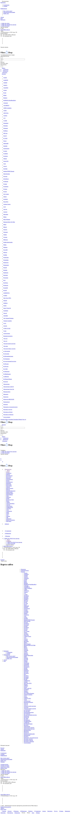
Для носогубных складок (30, 708)
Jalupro (25, 632)
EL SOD (26, 603)
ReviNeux (26, 675)
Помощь (3, 761)
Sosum (25, 687)
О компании (6, 5)
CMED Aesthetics (28, 588)
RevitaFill (26, 678)
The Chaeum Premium (29, 693)
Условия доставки (5, 765)
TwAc (25, 696)
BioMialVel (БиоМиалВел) (30, 584)
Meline (25, 642)
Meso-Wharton (27, 644)
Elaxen (25, 604)
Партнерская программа (9, 12)
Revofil (25, 679)
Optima (25, 651)
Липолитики (27, 726)
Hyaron (25, 630)
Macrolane (26, 641)
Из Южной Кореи (28, 723)
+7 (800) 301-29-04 (5, 23)
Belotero (26, 583)
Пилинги (26, 736)
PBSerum (26, 654)
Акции (5, 659)
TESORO (26, 692)
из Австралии (27, 709)
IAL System (26, 631)
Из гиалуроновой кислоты (30, 715)
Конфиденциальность (6, 807)
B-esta (25, 580)
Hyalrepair (26, 625)
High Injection (27, 621)
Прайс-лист (6, 13)
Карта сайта (3, 809)
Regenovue (26, 665)
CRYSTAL (26, 590)
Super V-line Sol (27, 688)
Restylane (26, 671)
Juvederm (26, 633)
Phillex (25, 656)
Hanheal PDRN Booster (29, 620)
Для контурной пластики (30, 706)
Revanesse (26, 673)
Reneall (25, 668)
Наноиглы (26, 732)
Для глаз (26, 703)
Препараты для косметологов (31, 737)
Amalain (26, 575)
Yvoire (25, 699)
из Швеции (26, 722)
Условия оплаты (4, 764)
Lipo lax (26, 639)
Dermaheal (26, 595)
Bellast (25, 582)
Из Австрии (27, 711)
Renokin (26, 669)
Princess (26, 660)
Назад (8, 470)
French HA (26, 614)
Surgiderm (26, 689)
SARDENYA (27, 680)
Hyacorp (26, 622)
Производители (25, 570)
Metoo (25, 646)
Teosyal (25, 690)
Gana (25, 616)
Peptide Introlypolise (28, 655)
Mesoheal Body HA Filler (29, 645)
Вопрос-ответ (4, 768)
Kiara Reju (26, 635)
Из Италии (26, 716)
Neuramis (26, 650)
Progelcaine (26, 663)
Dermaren (26, 598)
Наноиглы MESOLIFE (29, 734)
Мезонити (26, 731)
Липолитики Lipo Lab (29, 728)
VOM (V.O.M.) (27, 698)
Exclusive (26, 612)
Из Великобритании (29, 712)
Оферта (2, 808)
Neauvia (26, 649)
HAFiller (26, 618)
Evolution (26, 611)
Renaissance (26, 666)
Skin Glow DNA (28, 683)
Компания (6, 651)
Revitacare (26, 677)
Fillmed (25, 613)
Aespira (25, 573)
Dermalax (26, 597)
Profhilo (25, 661)
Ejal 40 (25, 602)
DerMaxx (26, 599)
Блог (5, 661)
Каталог (23, 571)
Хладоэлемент (27, 742)
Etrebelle (26, 607)
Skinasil (25, 684)
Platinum (26, 658)
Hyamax (26, 628)
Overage (26, 652)
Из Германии (27, 713)
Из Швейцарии (27, 721)
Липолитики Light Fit (29, 727)
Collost (25, 589)
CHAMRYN (27, 587)
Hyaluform (26, 627)
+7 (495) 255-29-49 (5, 26)
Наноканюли (27, 735)
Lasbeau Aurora (27, 636)
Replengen (26, 670)
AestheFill (26, 574)
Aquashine (26, 578)
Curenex (26, 592)
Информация (7, 654)
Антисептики (27, 701)
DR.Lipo (26, 601)
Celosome (26, 585)
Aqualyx (26, 576)
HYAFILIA (26, 623)
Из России (26, 717)
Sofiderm (26, 685)
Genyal (25, 617)
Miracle (25, 647)
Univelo (25, 697)
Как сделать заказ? (7, 11)
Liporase (26, 640)
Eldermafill (26, 606)
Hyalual (25, 626)
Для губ (26, 704)
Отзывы (5, 6)
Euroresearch (27, 608)
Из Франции (27, 720)
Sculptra (26, 682)
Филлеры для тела (28, 739)
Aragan (25, 579)
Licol (25, 637)
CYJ (25, 593)
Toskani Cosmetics (28, 694)
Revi (25, 674)
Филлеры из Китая (28, 740)
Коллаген (26, 725)
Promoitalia (26, 664)
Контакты (23, 569)
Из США (26, 718)
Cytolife (25, 594)
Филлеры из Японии (29, 741)
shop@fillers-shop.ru (5, 29)
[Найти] (2, 66)
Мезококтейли (27, 730)
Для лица (26, 707)
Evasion (25, 609)
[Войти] (1, 457)
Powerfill (26, 659)
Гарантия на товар (5, 767)
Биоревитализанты (28, 702)
